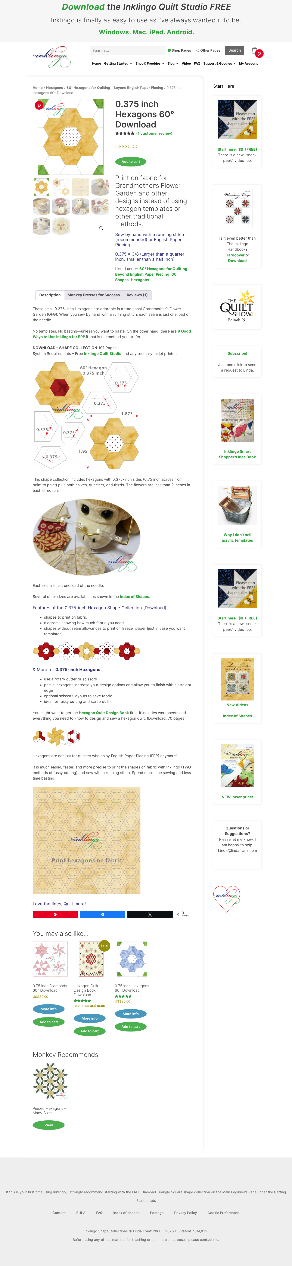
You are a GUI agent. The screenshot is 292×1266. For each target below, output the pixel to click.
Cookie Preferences (224, 1213)
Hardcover (235, 255)
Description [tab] (50, 295)
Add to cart (131, 161)
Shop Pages (181, 50)
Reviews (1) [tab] (137, 295)
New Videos (237, 705)
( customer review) (154, 133)
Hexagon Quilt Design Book (104, 712)
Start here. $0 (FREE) (237, 149)
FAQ (197, 63)
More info (49, 1009)
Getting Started (116, 63)
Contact (59, 1213)
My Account (248, 63)
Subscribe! (237, 353)
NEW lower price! (237, 797)
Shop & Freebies (148, 63)
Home (96, 63)
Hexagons (54, 87)
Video (186, 63)
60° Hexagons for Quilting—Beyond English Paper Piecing (114, 87)
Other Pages (210, 50)
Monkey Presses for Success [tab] (94, 295)
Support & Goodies (217, 63)
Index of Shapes (134, 596)
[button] (101, 228)
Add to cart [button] (49, 1022)
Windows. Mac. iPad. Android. (146, 32)
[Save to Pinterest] (259, 53)
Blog (171, 63)
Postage (157, 1213)
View (48, 1125)
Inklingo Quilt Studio (102, 353)
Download (83, 7)
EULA (81, 1213)
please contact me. (203, 1239)
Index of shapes (126, 1213)
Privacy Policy (185, 1213)
